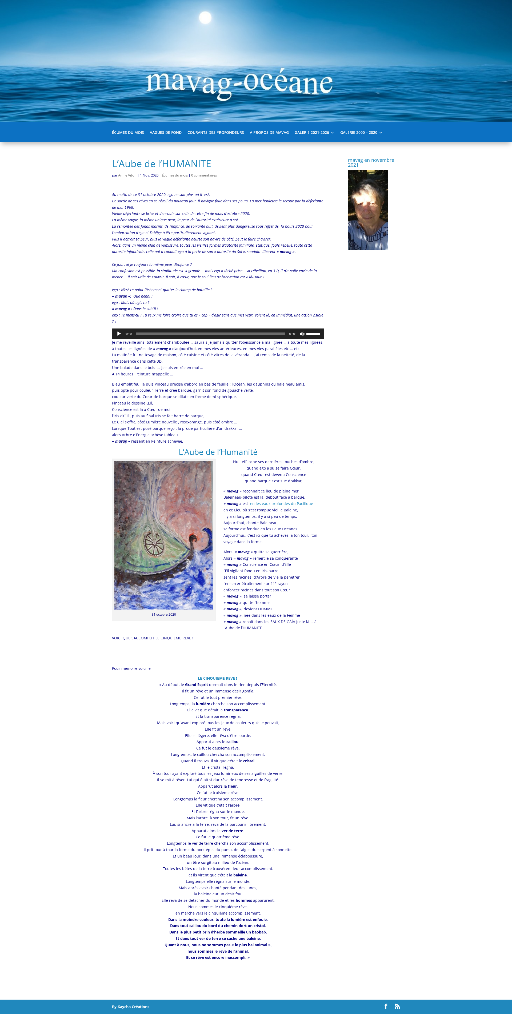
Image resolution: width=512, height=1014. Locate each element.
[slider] (313, 333)
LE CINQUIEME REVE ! (218, 678)
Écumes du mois (128, 133)
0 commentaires (204, 175)
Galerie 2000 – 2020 (358, 133)
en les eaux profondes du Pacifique (281, 503)
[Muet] (302, 333)
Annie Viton (127, 175)
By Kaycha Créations (130, 1006)
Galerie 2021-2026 (312, 133)
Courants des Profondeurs (215, 133)
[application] (218, 333)
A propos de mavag (269, 133)
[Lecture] (119, 333)
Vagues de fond (166, 133)
